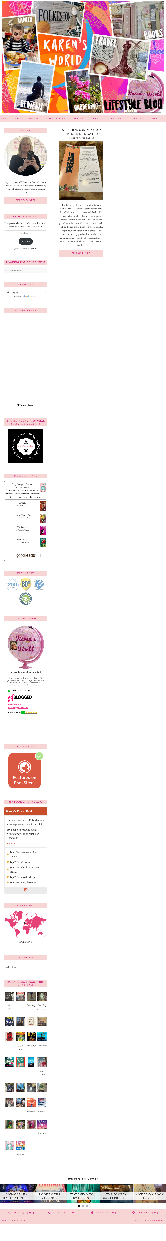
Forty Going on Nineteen (22, 484)
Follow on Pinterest (27, 405)
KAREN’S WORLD (26, 118)
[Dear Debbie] (43, 547)
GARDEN (138, 118)
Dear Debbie (22, 539)
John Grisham (23, 506)
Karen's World (20, 1221)
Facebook (105, 1212)
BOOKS (78, 118)
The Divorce (22, 527)
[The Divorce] (43, 535)
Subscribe (26, 241)
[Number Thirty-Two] (43, 522)
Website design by (149, 1221)
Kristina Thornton (23, 487)
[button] (9, 1002)
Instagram (63, 1212)
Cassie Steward (23, 518)
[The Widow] (43, 510)
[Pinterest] (15, 326)
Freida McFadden (23, 530)
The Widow (22, 502)
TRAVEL (96, 118)
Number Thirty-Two (22, 515)
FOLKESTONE (55, 118)
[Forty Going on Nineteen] (43, 491)
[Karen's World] (83, 57)
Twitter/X (22, 1212)
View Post (81, 253)
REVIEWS (117, 118)
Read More (25, 200)
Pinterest (146, 1212)
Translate (33, 296)
